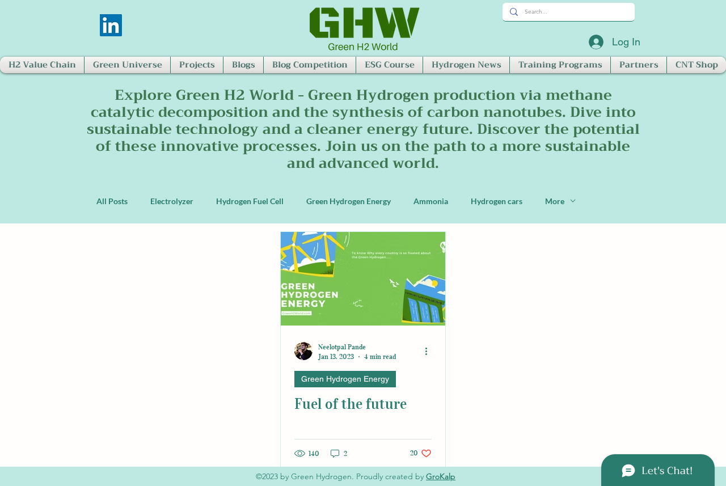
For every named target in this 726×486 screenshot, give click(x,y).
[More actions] (430, 351)
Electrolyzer (171, 201)
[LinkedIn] (111, 25)
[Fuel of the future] (363, 279)
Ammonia (430, 201)
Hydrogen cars (496, 201)
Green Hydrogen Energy (348, 201)
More (554, 201)
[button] (42, 65)
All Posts (112, 201)
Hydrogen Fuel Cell (250, 201)
